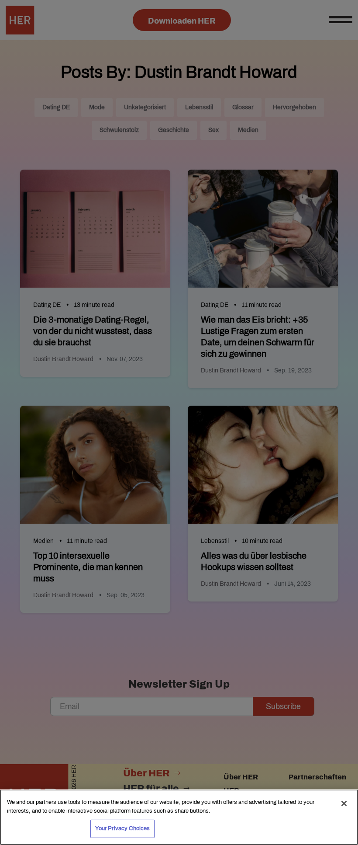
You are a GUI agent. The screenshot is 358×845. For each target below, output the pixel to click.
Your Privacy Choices (122, 828)
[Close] (344, 803)
